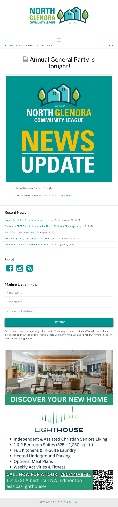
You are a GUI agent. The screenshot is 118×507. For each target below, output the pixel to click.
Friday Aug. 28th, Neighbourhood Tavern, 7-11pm (33, 220)
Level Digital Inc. (68, 502)
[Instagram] (19, 268)
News (12, 45)
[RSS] (29, 268)
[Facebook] (9, 268)
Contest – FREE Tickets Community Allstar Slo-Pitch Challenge (40, 226)
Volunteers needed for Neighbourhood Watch (31, 244)
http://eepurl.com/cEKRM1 (58, 195)
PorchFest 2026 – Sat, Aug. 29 (22, 232)
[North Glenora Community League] (59, 16)
